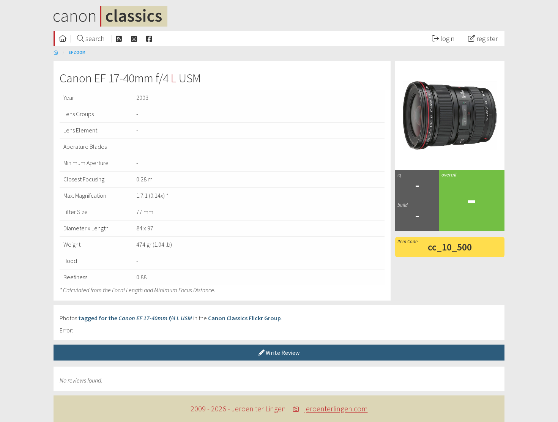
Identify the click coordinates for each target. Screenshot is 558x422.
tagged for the (135, 318)
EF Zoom (77, 52)
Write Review (282, 352)
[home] (56, 52)
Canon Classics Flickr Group (244, 318)
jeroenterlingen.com (336, 408)
